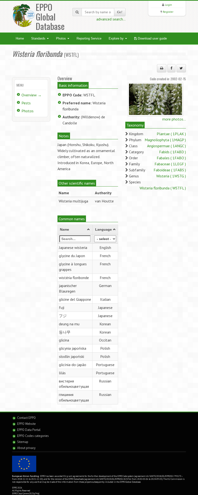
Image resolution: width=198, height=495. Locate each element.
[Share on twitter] (181, 68)
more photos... (174, 119)
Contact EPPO (26, 418)
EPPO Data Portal (29, 430)
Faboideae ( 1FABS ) (170, 169)
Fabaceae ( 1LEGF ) (170, 163)
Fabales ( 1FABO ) (171, 157)
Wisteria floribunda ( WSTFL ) (163, 188)
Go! (119, 12)
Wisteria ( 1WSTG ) (171, 176)
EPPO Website (26, 424)
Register (168, 11)
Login (168, 5)
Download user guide (152, 38)
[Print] (161, 68)
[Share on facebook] (171, 68)
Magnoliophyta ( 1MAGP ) (165, 139)
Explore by (117, 38)
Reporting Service (89, 38)
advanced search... (111, 19)
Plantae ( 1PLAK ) (171, 133)
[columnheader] (74, 229)
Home (20, 38)
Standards (38, 38)
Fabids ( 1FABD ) (172, 151)
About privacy (26, 448)
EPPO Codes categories (33, 436)
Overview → (31, 95)
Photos (61, 38)
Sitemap (22, 442)
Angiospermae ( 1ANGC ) (166, 145)
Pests (26, 102)
